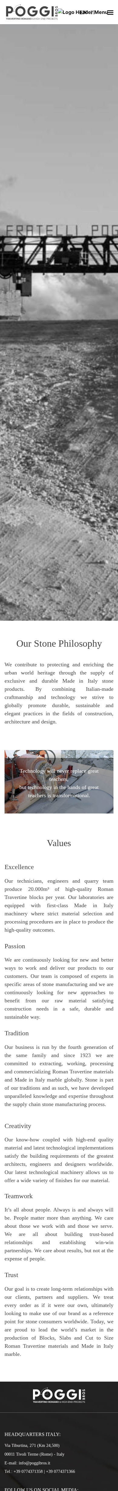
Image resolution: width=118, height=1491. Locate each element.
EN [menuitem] (83, 12)
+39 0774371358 (28, 1471)
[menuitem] (83, 12)
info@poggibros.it (34, 1462)
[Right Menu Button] (110, 12)
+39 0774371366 (60, 1471)
